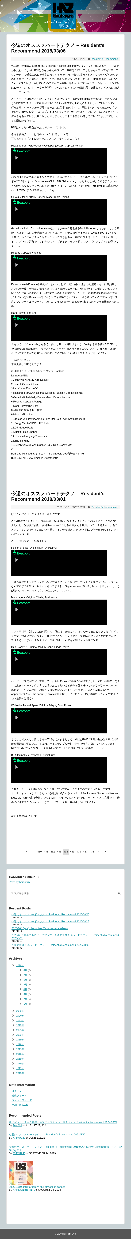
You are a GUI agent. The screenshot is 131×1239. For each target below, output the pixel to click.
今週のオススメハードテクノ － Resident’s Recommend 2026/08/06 (50, 945)
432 (52, 851)
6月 (25, 979)
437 (85, 851)
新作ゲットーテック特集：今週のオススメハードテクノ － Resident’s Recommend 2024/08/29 (63, 1122)
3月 (25, 994)
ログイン (17, 1091)
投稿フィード (19, 1095)
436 (79, 851)
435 (72, 851)
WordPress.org (20, 1104)
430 (39, 851)
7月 (25, 975)
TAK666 (17, 1125)
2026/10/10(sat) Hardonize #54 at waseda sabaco (40, 928)
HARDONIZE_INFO (24, 1189)
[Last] (105, 852)
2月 (25, 999)
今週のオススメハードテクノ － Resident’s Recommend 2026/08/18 (50, 921)
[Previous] (33, 852)
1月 (25, 1003)
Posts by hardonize (20, 882)
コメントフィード (22, 1100)
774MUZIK (19, 1137)
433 (59, 851)
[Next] (99, 852)
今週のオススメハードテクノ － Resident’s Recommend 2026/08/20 (50, 914)
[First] (26, 852)
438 (92, 851)
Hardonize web (69, 1234)
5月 (25, 984)
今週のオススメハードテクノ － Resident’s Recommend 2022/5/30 (47, 1134)
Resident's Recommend (104, 59)
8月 (25, 970)
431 (46, 851)
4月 (25, 989)
